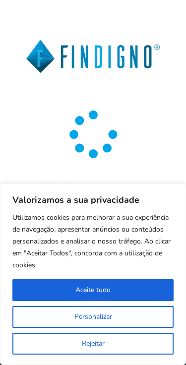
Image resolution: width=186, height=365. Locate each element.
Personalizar (93, 316)
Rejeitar (93, 343)
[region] (93, 274)
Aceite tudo (93, 290)
